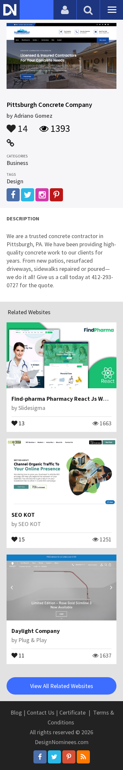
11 (21, 655)
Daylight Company (35, 631)
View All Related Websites (61, 686)
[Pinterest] (68, 756)
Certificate (72, 712)
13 (21, 422)
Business (17, 163)
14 (22, 125)
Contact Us (40, 712)
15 (21, 539)
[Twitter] (54, 756)
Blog (16, 712)
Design (15, 181)
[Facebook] (40, 756)
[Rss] (83, 756)
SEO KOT (23, 514)
